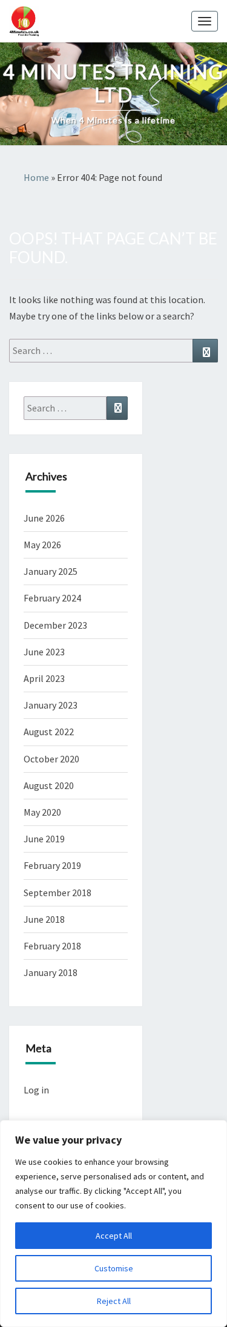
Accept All (114, 1235)
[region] (113, 1223)
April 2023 (44, 678)
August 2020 (49, 785)
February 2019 (52, 865)
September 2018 (57, 892)
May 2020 (42, 812)
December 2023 (55, 625)
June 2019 (44, 839)
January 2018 (50, 972)
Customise (113, 1268)
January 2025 (50, 571)
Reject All (114, 1301)
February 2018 (52, 946)
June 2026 (44, 518)
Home (36, 177)
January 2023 (50, 705)
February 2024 (52, 598)
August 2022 (49, 732)
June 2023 (44, 652)
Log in (36, 1090)
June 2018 (44, 919)
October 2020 (51, 759)
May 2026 (42, 545)
